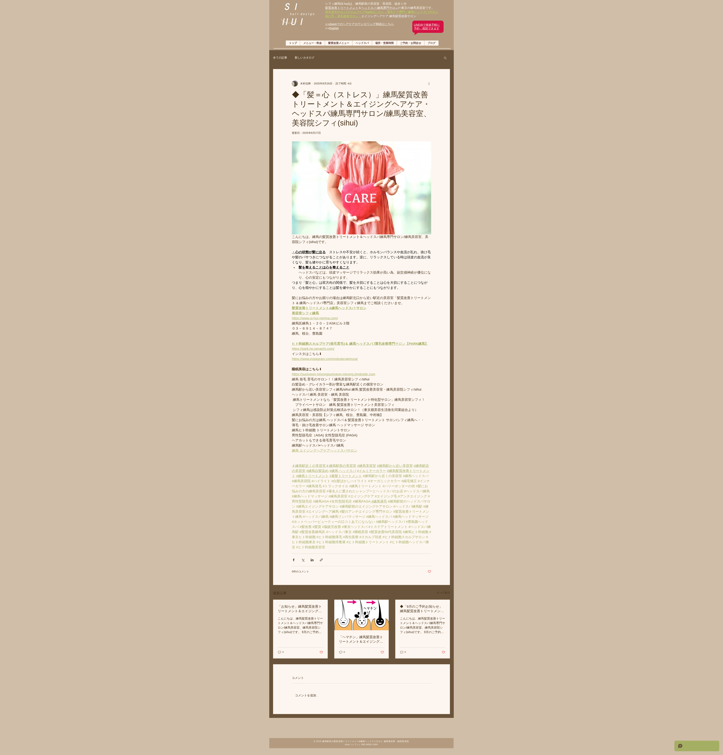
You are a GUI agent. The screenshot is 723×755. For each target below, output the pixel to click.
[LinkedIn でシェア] (312, 560)
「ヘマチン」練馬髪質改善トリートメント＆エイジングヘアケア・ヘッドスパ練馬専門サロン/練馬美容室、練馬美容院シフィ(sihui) (361, 639)
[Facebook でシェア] (293, 560)
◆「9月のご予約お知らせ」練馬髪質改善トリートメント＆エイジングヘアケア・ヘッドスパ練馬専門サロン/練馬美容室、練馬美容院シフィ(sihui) (422, 609)
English (334, 28)
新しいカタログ (304, 57)
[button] (445, 57)
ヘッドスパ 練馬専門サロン (379, 8)
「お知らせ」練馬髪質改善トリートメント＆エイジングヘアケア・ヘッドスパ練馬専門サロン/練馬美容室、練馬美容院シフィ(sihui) (300, 609)
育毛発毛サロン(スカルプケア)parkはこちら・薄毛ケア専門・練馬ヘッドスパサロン (381, 12)
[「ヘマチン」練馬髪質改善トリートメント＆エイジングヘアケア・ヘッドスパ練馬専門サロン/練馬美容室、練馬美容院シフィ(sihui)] (361, 615)
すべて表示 (443, 592)
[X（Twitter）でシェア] (303, 560)
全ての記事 (280, 57)
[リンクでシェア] (321, 560)
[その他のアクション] (429, 83)
